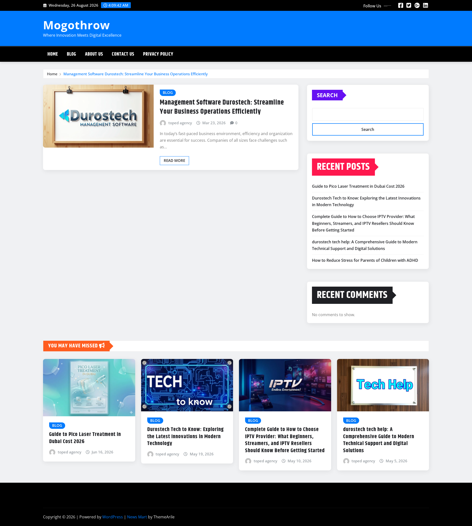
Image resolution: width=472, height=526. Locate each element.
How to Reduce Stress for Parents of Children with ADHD (365, 260)
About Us (94, 54)
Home (52, 54)
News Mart (137, 517)
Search (327, 95)
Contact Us (123, 54)
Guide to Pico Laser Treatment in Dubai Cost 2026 (358, 186)
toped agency (180, 122)
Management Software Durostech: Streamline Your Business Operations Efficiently (135, 73)
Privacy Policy (158, 54)
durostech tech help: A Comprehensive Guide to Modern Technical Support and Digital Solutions (378, 440)
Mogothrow (76, 24)
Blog (71, 54)
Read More (174, 160)
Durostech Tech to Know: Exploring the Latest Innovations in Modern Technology (185, 436)
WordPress (112, 517)
